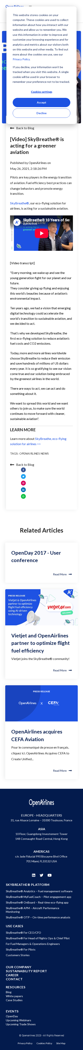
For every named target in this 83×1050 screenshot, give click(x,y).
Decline (41, 113)
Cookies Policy (44, 1043)
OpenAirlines (38, 163)
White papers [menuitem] (14, 996)
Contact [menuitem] (14, 979)
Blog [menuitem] (8, 992)
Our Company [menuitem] (18, 967)
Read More (60, 574)
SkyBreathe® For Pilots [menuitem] (20, 949)
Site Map (60, 1043)
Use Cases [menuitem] (14, 926)
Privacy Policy (21, 59)
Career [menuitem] (12, 975)
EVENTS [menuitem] (12, 1011)
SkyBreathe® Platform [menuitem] (28, 884)
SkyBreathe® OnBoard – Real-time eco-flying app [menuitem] (37, 902)
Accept (41, 102)
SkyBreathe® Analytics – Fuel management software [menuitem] (39, 891)
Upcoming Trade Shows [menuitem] (21, 1024)
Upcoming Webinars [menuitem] (18, 1020)
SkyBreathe (19, 203)
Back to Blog (25, 128)
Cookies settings (41, 91)
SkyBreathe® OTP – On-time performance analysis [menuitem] (38, 917)
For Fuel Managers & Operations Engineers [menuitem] (33, 944)
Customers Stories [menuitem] (18, 955)
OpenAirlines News (34, 453)
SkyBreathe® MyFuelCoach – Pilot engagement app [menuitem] (38, 896)
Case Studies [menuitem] (14, 1000)
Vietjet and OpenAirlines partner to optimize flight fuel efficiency (40, 643)
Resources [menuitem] (16, 987)
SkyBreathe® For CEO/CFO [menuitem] (23, 932)
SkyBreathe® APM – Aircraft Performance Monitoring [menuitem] (32, 909)
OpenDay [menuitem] (12, 1016)
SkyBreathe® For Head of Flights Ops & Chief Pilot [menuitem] (38, 938)
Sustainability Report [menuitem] (26, 971)
